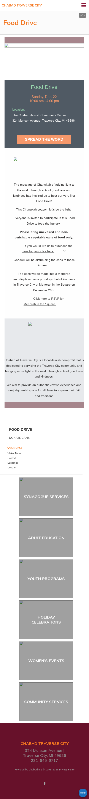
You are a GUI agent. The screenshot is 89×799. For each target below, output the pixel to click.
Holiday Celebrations (46, 620)
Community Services (46, 701)
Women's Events (46, 660)
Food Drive (20, 429)
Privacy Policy (67, 769)
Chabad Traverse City (22, 5)
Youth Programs (46, 578)
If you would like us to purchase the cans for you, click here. (47, 248)
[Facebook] (44, 783)
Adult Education (46, 537)
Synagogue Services (46, 496)
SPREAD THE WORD (44, 139)
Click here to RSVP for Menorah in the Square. (44, 301)
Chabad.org (35, 769)
